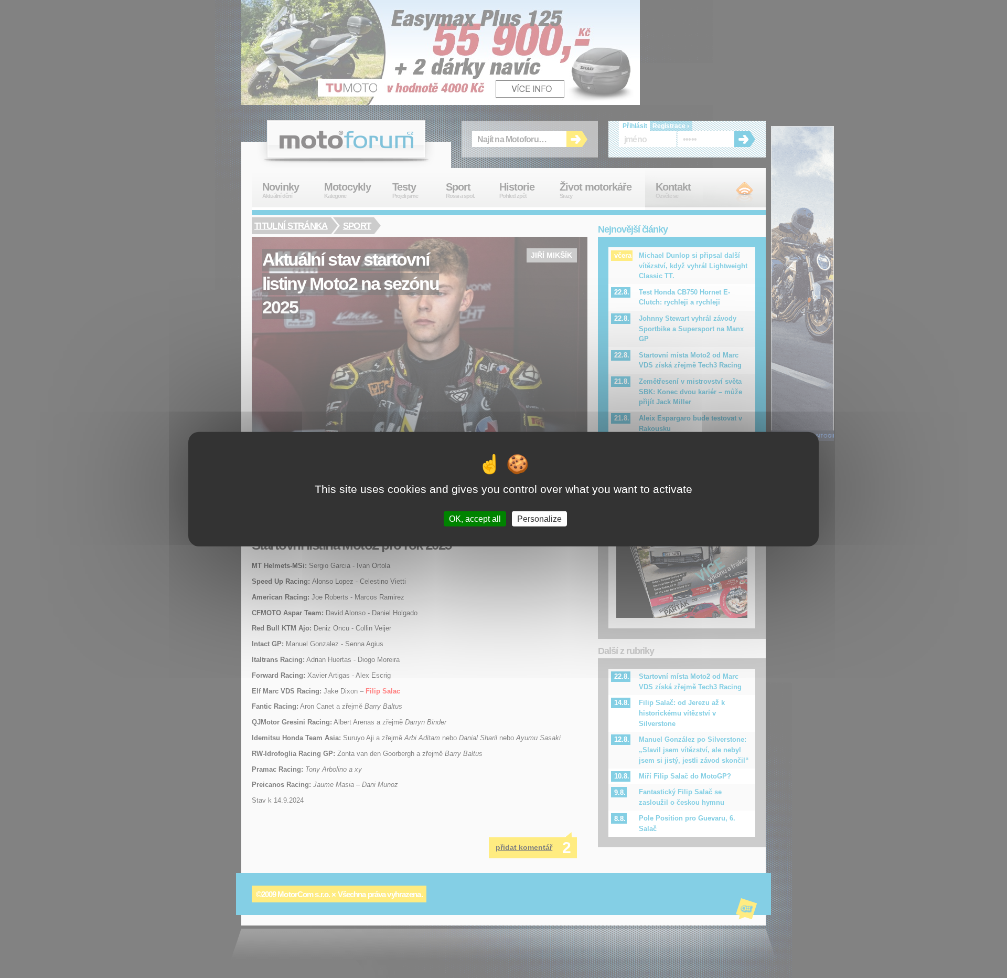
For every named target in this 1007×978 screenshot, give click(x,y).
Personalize (539, 518)
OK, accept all (475, 518)
